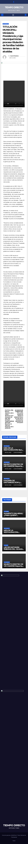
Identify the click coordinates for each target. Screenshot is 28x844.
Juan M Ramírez (14, 56)
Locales (6, 545)
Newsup (22, 835)
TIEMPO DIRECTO (14, 7)
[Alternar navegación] (13, 15)
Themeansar (14, 837)
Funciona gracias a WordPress (9, 835)
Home (14, 840)
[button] (23, 15)
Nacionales (5, 23)
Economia (6, 511)
